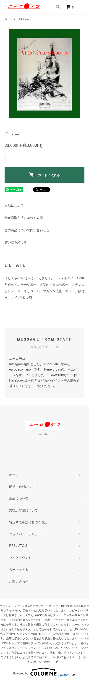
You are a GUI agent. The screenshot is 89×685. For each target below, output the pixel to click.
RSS (12, 545)
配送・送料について (23, 486)
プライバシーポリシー (25, 534)
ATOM (22, 545)
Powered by (20, 673)
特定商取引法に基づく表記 (24, 217)
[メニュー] (82, 7)
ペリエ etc (23, 19)
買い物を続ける (16, 242)
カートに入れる (49, 174)
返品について (14, 205)
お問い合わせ (18, 581)
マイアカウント (20, 557)
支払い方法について (23, 510)
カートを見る (18, 569)
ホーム (8, 19)
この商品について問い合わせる (27, 230)
